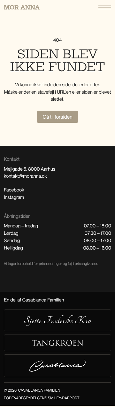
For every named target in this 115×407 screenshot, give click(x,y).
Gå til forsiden (57, 117)
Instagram (14, 197)
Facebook (14, 190)
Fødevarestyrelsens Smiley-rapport (42, 397)
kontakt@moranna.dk (25, 176)
